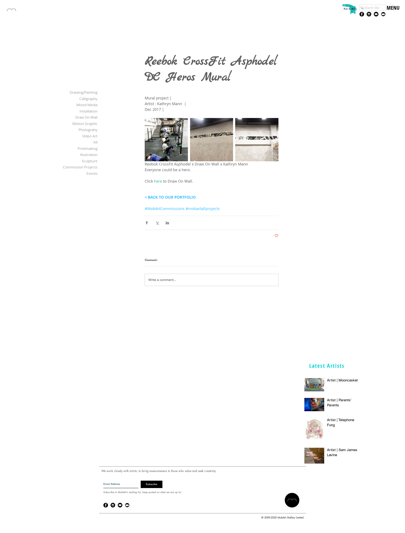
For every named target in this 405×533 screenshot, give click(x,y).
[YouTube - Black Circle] (376, 14)
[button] (393, 12)
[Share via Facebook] (147, 223)
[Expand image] (166, 139)
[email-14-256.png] (383, 14)
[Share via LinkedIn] (167, 223)
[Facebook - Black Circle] (361, 14)
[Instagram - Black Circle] (369, 14)
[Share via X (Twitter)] (157, 223)
